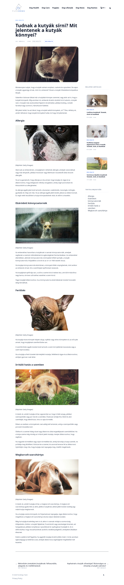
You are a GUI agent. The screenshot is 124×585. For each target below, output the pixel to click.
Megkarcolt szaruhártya (97, 210)
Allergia (91, 196)
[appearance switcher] (110, 7)
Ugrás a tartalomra (22, 2)
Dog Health (20, 20)
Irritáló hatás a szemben (94, 207)
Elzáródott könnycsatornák (94, 199)
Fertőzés (91, 203)
